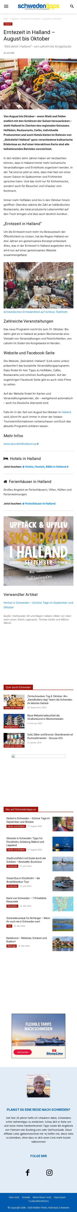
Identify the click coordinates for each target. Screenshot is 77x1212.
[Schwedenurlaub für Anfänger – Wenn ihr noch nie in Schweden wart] (62, 924)
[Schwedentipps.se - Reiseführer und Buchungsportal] (38, 6)
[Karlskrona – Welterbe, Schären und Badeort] (62, 943)
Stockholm (12, 866)
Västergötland (11, 726)
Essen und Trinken (13, 707)
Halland (14, 18)
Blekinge (12, 946)
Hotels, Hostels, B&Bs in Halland (45, 466)
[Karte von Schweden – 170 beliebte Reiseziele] (62, 904)
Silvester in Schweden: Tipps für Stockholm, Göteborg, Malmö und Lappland (25, 842)
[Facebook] (28, 1173)
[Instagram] (49, 1173)
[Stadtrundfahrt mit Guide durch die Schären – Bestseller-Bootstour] (62, 864)
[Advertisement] (38, 654)
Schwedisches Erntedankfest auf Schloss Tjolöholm (36, 311)
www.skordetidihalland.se (20, 444)
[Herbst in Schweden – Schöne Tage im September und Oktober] (62, 824)
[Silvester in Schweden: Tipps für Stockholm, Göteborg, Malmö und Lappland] (62, 844)
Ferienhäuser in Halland (40, 503)
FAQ (9, 926)
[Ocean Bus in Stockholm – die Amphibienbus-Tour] (62, 884)
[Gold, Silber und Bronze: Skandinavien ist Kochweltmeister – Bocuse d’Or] (14, 740)
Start (6, 18)
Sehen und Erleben (16, 826)
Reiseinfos (12, 906)
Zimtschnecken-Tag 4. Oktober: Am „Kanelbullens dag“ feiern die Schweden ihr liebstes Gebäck (49, 700)
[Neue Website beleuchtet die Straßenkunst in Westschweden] (14, 721)
